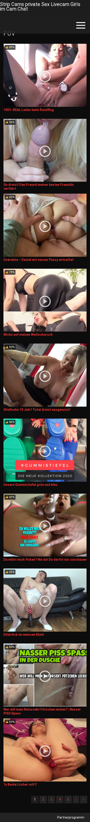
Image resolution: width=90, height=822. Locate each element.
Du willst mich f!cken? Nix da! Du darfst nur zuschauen (45, 559)
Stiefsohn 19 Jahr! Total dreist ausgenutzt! (36, 409)
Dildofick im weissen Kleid (23, 634)
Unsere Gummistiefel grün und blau (30, 485)
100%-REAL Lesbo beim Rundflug (28, 110)
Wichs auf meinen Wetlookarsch (28, 334)
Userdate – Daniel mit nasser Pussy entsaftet (38, 260)
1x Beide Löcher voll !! (20, 784)
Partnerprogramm (70, 817)
